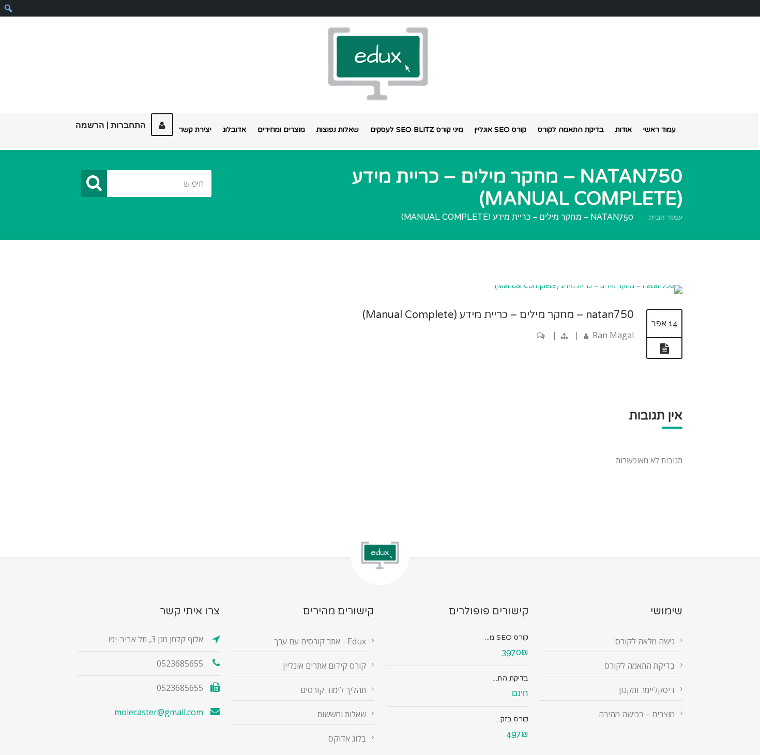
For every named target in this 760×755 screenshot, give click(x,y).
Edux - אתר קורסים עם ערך (320, 641)
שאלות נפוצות (337, 129)
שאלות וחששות (341, 714)
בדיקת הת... (510, 678)
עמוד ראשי (659, 129)
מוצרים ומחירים (281, 129)
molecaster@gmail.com (158, 712)
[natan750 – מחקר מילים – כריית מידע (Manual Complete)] (588, 285)
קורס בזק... (512, 719)
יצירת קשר (195, 129)
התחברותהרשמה (110, 125)
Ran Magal (613, 335)
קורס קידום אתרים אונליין (324, 665)
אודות (623, 129)
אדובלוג (234, 129)
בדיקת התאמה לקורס (571, 129)
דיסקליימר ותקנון (647, 690)
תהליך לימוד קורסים (333, 690)
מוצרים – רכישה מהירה (637, 714)
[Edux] (377, 64)
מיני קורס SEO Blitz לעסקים (416, 129)
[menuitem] (8, 8)
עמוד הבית (665, 217)
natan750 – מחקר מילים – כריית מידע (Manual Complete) (498, 315)
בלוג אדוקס (347, 738)
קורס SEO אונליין (500, 129)
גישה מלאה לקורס (645, 641)
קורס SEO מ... (506, 637)
